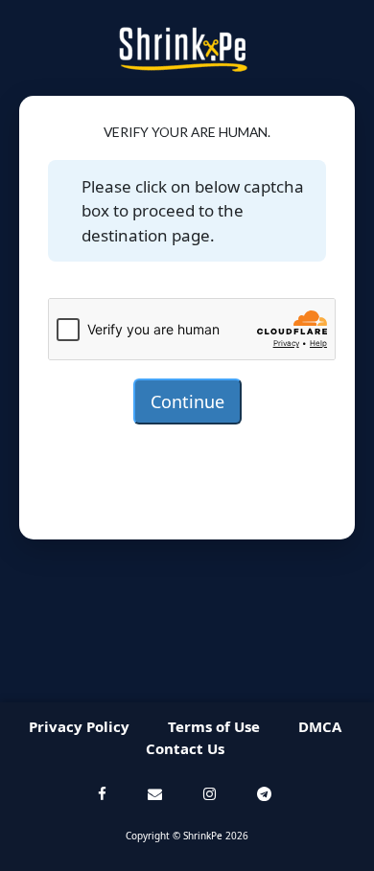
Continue (187, 401)
